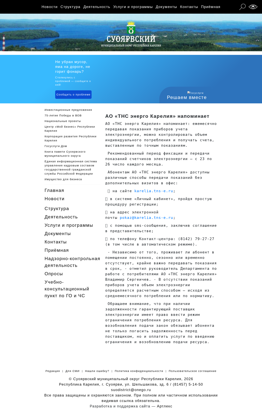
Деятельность (96, 7)
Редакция (52, 371)
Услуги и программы (133, 7)
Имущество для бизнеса (63, 179)
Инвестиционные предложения (68, 109)
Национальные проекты (63, 121)
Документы (166, 7)
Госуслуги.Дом (56, 146)
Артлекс (164, 406)
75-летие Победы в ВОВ (63, 115)
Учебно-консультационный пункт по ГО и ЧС (67, 288)
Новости (50, 7)
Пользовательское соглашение (193, 371)
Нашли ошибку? (97, 371)
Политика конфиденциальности (139, 371)
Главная (54, 190)
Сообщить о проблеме (73, 94)
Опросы (54, 273)
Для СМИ (73, 371)
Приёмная (210, 7)
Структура (70, 7)
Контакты (189, 7)
